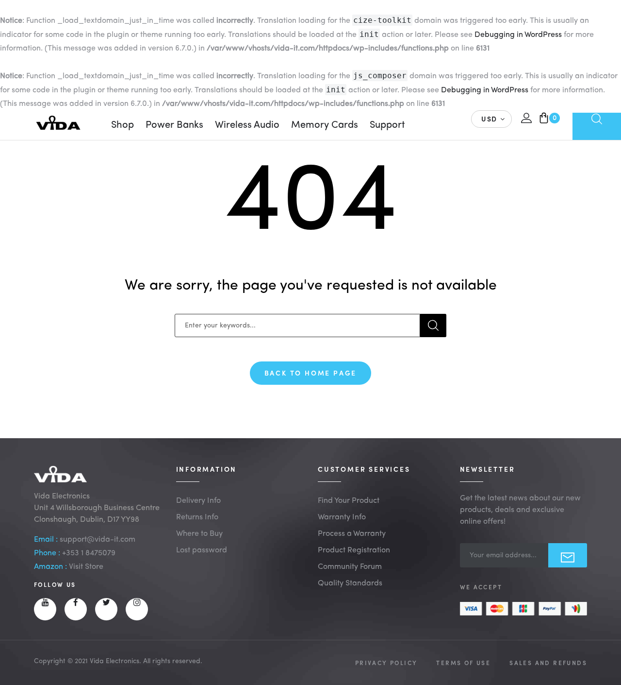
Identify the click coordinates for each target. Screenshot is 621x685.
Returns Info (197, 517)
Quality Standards (350, 583)
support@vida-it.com (97, 540)
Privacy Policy (386, 663)
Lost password (201, 550)
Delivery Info (198, 501)
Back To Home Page (310, 372)
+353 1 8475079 (88, 553)
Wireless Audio (247, 125)
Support (387, 125)
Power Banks (174, 125)
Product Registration (354, 550)
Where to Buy (199, 534)
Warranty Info (342, 517)
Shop (122, 125)
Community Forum (350, 567)
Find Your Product (348, 501)
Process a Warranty (352, 534)
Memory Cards (324, 125)
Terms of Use (463, 663)
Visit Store (86, 567)
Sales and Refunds (548, 663)
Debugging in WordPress (518, 35)
